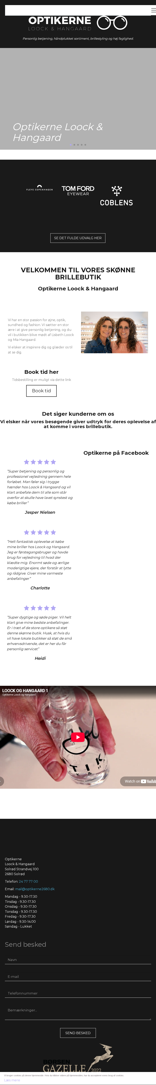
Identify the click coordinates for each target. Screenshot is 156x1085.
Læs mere (12, 1080)
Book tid (41, 391)
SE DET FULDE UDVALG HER (78, 238)
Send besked (78, 1033)
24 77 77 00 (28, 881)
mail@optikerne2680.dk (35, 889)
